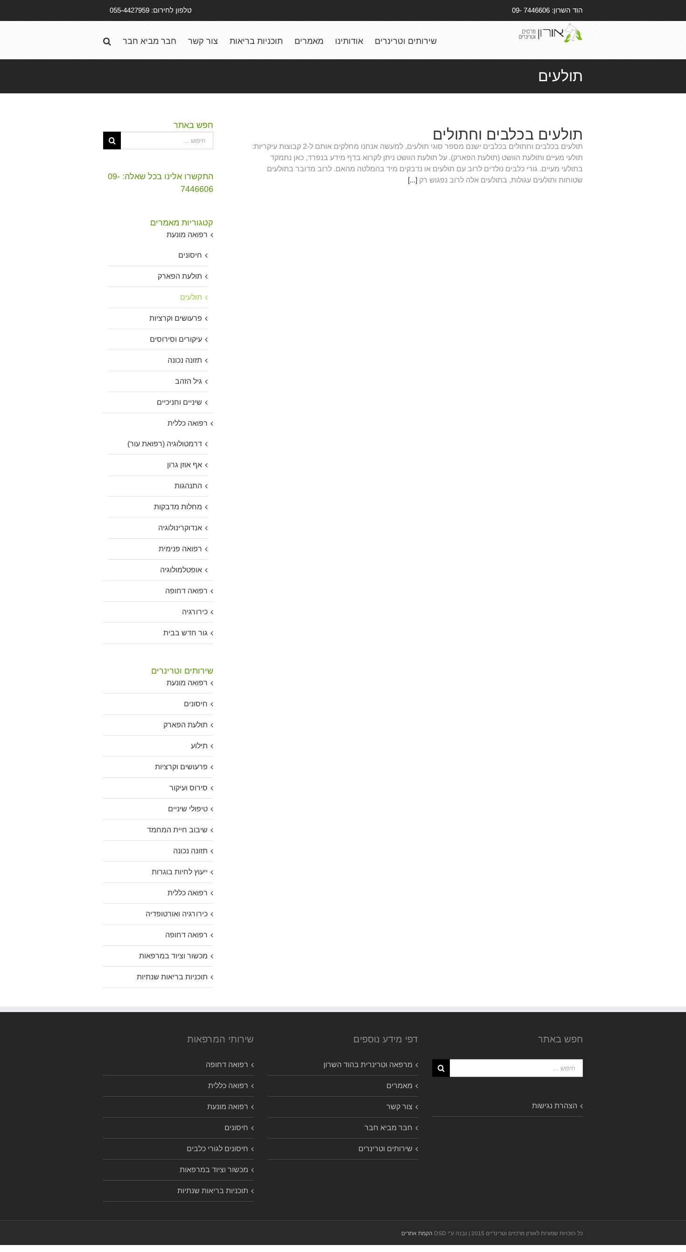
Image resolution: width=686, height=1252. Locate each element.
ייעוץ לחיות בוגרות (180, 872)
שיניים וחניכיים (179, 402)
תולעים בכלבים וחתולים (508, 134)
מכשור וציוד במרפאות (173, 956)
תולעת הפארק (180, 276)
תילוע (199, 746)
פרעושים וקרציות (175, 318)
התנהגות (188, 486)
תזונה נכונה (185, 360)
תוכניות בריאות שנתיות (172, 977)
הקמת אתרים (417, 1233)
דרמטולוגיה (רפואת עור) (164, 444)
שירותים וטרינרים (385, 1149)
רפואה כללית (188, 423)
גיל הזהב (188, 381)
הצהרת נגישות (554, 1106)
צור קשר (399, 1107)
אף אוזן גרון (184, 465)
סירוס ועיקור (188, 788)
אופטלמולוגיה (181, 570)
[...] (412, 180)
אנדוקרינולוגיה (180, 528)
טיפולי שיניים (188, 809)
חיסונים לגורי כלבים (217, 1149)
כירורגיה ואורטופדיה (177, 914)
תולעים (191, 297)
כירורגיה (195, 612)
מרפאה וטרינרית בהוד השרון (368, 1065)
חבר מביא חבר (388, 1128)
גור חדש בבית (185, 633)
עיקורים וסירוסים (176, 339)
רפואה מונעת (187, 235)
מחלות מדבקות (178, 507)
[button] (107, 40)
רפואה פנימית (180, 549)
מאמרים (399, 1086)
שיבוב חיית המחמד (177, 830)
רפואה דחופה (186, 591)
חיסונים (190, 255)
